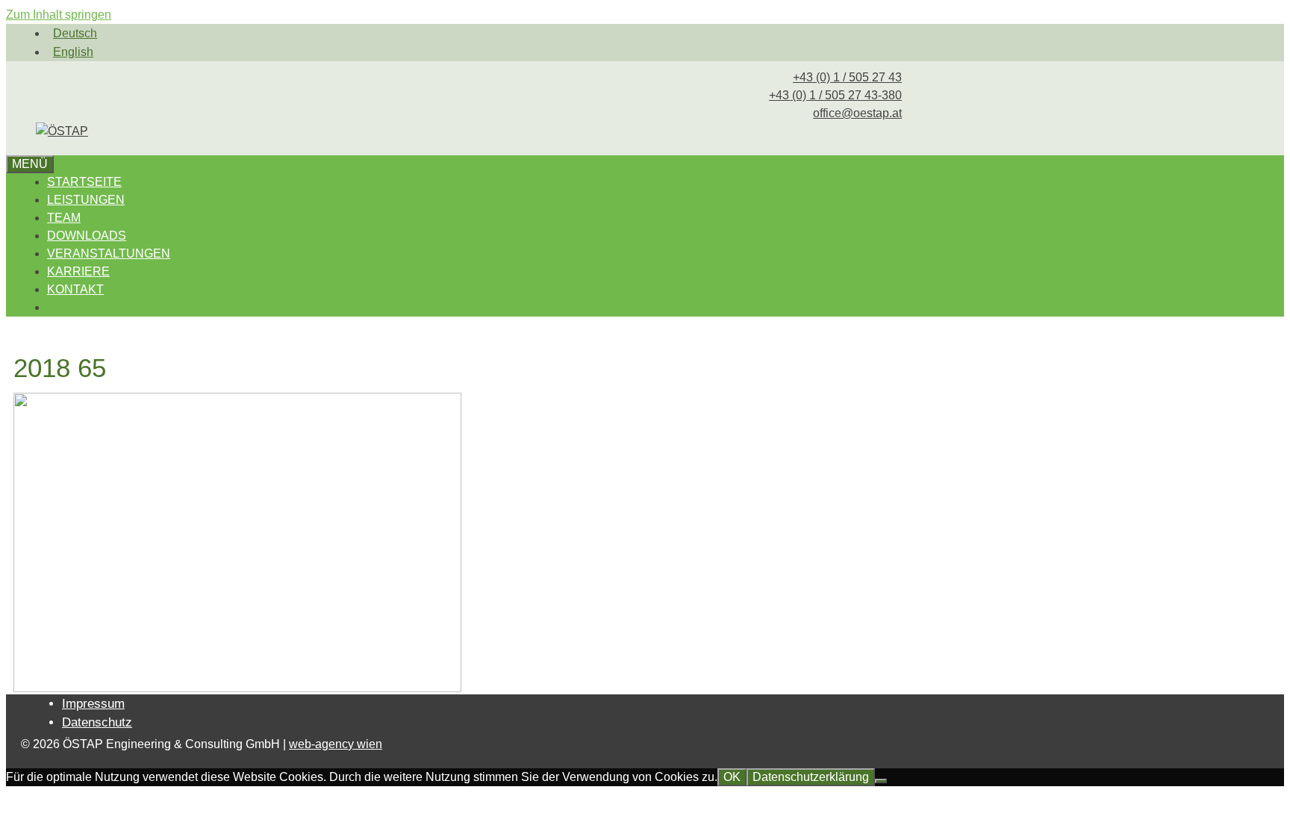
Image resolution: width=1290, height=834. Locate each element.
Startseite (84, 181)
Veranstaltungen (108, 253)
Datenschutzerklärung (810, 777)
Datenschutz (97, 722)
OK (732, 777)
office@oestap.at (857, 113)
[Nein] (881, 781)
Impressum (93, 704)
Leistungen (86, 199)
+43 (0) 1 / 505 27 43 (847, 77)
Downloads (86, 235)
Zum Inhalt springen (58, 14)
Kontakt (75, 289)
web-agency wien (335, 744)
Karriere (78, 271)
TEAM (64, 217)
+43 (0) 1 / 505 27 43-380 (835, 95)
